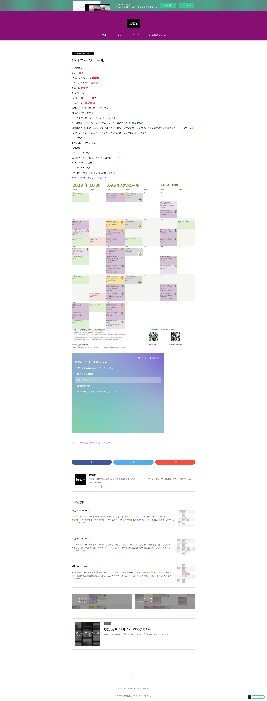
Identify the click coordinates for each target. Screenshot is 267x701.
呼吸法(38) (106, 443)
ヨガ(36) (99, 443)
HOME (103, 35)
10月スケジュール (80, 538)
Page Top (133, 676)
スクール (136, 35)
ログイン (187, 5)
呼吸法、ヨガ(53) (89, 443)
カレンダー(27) (77, 443)
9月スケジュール (80, 566)
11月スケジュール (80, 510)
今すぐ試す (168, 5)
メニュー (119, 35)
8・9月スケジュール (157, 35)
